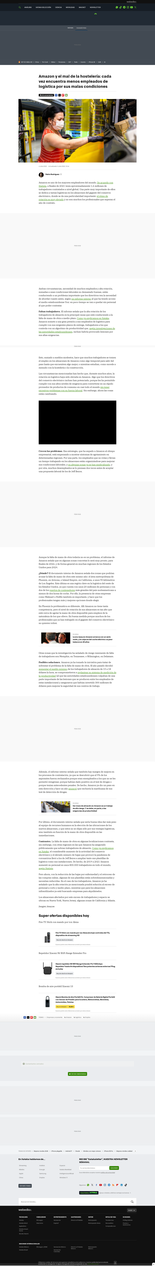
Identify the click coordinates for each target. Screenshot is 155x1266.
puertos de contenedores (62, 590)
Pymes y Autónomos (126, 1224)
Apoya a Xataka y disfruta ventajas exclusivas (114, 1193)
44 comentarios (47, 95)
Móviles (21, 1169)
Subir (130, 1210)
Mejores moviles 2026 (41, 1151)
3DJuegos (39, 1220)
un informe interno (81, 298)
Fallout (53, 62)
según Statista (46, 868)
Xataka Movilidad (65, 1169)
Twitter (135, 7)
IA (104, 62)
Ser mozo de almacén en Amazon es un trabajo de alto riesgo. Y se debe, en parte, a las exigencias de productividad (93, 808)
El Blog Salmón (128, 1220)
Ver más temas (25, 1186)
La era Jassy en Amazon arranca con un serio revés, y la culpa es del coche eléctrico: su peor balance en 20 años (93, 639)
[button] (53, 174)
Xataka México (24, 1247)
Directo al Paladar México (77, 1248)
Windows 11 (63, 1177)
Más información (93, 1264)
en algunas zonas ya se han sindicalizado (89, 464)
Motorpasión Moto (94, 1223)
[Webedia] (132, 1)
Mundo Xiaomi (23, 1234)
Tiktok (120, 7)
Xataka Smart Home (23, 1230)
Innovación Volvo (81, 28)
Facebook (56, 95)
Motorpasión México (92, 1248)
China (37, 62)
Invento (83, 62)
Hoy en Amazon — (65, 1007)
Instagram (128, 7)
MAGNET (82, 7)
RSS (113, 1184)
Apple (21, 1173)
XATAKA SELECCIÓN (43, 7)
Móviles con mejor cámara (92, 1151)
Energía (42, 1169)
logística (78, 1017)
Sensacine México (60, 1247)
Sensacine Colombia (57, 1250)
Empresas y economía (54, 1017)
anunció (72, 788)
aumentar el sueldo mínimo (53, 669)
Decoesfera (109, 1223)
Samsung (42, 1173)
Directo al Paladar (77, 1220)
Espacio (62, 1165)
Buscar (132, 1202)
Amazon (69, 1017)
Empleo (87, 1017)
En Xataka (76, 634)
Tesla (76, 62)
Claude (77, 1151)
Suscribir (114, 1168)
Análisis (42, 1165)
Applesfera (22, 1226)
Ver (78, 1074)
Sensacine (57, 1220)
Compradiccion (111, 1226)
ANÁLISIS (28, 7)
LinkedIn (121, 1184)
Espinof (56, 1223)
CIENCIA (58, 7)
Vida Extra (39, 1223)
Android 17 (68, 1151)
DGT (69, 62)
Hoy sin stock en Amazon (64, 940)
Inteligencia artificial (67, 1173)
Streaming (22, 1165)
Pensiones (61, 62)
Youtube (131, 7)
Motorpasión (92, 1220)
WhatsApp (117, 7)
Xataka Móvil (23, 1223)
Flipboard (63, 95)
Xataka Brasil (23, 1250)
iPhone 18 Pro (108, 1151)
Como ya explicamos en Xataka (93, 318)
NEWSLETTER (95, 7)
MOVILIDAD (70, 7)
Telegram (124, 7)
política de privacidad (108, 1172)
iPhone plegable (56, 1151)
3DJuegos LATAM (41, 1247)
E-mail (66, 95)
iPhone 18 (92, 62)
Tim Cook (45, 62)
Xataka (21, 1220)
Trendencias (110, 1220)
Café (99, 62)
